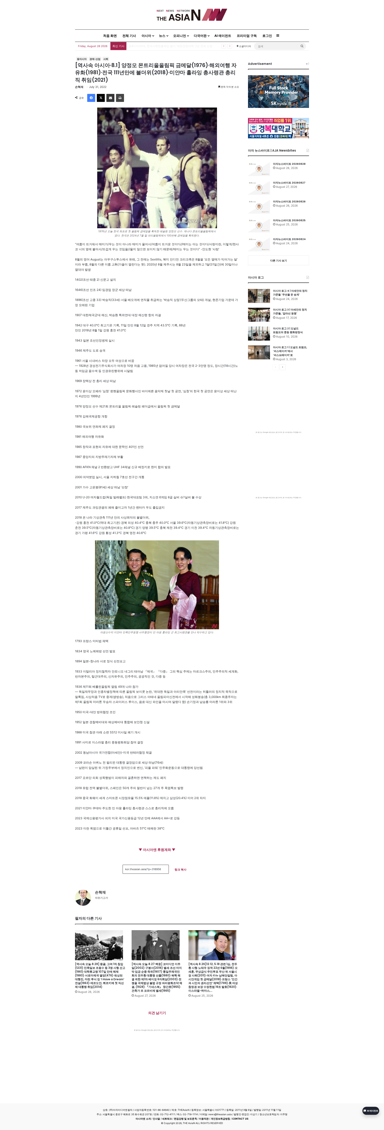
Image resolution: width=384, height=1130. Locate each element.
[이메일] (110, 98)
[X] (101, 98)
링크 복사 (180, 869)
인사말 (156, 1118)
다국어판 (200, 36)
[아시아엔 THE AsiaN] (192, 14)
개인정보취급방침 (220, 1118)
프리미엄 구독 (247, 36)
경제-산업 (95, 58)
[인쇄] (120, 98)
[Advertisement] (157, 1061)
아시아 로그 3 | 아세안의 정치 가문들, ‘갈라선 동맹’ (290, 312)
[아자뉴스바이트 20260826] (259, 207)
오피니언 (179, 36)
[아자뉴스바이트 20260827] (259, 188)
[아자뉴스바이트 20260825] (259, 225)
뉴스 (162, 36)
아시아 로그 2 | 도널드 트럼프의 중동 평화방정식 (288, 330)
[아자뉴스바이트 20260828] (259, 169)
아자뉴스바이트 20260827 (289, 183)
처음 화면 (110, 36)
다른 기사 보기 (278, 260)
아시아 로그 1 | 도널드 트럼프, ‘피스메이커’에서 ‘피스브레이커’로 (290, 351)
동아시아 (82, 58)
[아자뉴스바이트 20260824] (259, 244)
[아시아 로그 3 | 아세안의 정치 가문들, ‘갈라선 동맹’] (259, 315)
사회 (105, 58)
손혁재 (79, 86)
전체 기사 (129, 36)
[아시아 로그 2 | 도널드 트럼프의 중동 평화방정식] (259, 334)
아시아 (146, 36)
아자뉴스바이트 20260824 (289, 239)
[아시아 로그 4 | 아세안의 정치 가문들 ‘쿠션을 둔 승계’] (259, 296)
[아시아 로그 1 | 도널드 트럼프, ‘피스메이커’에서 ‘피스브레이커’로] (259, 352)
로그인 (267, 36)
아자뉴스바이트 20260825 (289, 220)
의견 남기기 (157, 1013)
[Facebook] (91, 98)
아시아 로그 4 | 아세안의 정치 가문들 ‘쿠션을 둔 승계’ (290, 293)
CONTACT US (240, 1118)
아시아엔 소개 (143, 1118)
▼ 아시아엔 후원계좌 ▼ (157, 850)
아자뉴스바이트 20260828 (145, 46)
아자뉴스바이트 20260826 (289, 201)
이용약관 (204, 1118)
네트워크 (167, 1118)
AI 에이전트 (222, 36)
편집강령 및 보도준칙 (185, 1118)
